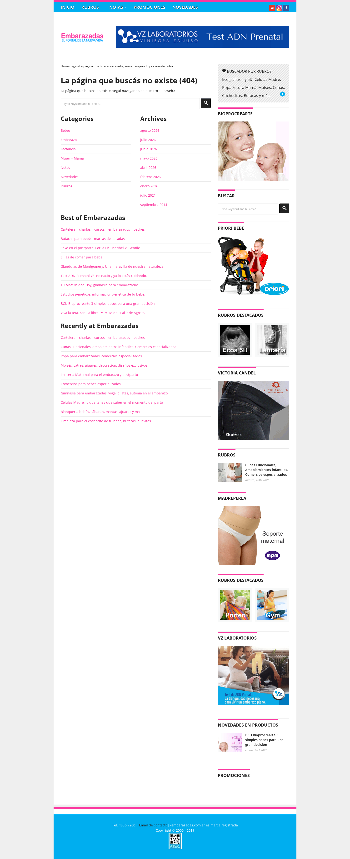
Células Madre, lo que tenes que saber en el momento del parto (112, 402)
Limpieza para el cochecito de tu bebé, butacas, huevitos (106, 421)
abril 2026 (148, 167)
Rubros (90, 7)
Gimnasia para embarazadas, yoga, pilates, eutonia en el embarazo (114, 393)
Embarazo (69, 139)
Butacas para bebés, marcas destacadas (93, 238)
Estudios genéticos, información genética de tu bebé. (103, 294)
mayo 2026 (148, 158)
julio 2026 (148, 139)
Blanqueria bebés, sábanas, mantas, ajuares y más (101, 411)
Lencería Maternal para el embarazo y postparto (99, 374)
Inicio (67, 7)
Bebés (65, 130)
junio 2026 (148, 149)
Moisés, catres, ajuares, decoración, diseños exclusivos (104, 365)
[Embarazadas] (82, 41)
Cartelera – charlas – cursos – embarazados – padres (103, 229)
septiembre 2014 (153, 204)
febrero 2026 (150, 177)
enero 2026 (149, 186)
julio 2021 (148, 195)
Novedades (185, 7)
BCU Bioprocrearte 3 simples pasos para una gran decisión (108, 303)
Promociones (149, 7)
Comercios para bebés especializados (91, 384)
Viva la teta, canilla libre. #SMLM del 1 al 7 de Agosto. (103, 313)
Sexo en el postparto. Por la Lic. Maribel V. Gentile (100, 248)
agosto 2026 (149, 130)
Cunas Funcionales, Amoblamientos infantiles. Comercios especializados (118, 347)
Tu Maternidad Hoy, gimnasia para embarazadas (100, 285)
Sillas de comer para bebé (81, 257)
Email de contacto (153, 825)
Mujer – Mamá (72, 158)
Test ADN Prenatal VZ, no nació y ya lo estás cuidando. (104, 275)
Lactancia (68, 149)
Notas (116, 7)
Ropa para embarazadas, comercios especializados (101, 356)
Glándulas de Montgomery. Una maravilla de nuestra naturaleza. (113, 266)
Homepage (68, 66)
